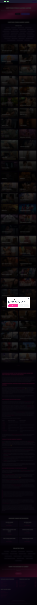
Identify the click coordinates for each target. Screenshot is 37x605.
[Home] (6, 1)
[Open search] (33, 1)
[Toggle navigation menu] (35, 1)
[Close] (28, 298)
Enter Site (13, 305)
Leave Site (23, 305)
